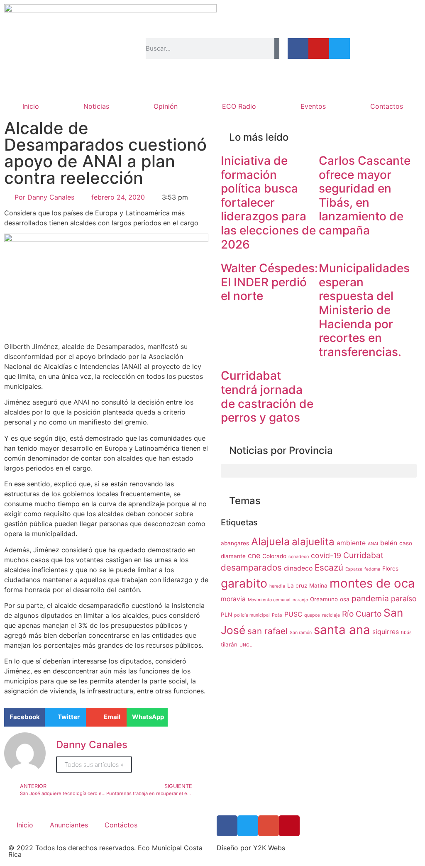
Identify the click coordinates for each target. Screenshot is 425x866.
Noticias (96, 106)
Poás (277, 615)
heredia (277, 586)
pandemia (370, 598)
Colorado (274, 556)
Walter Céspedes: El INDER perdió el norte (269, 282)
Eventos (313, 106)
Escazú (329, 567)
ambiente (351, 543)
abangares (235, 543)
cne (254, 555)
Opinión (166, 106)
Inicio (30, 106)
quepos (312, 615)
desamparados (251, 567)
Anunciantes (69, 825)
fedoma (372, 569)
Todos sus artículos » (94, 764)
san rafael (267, 631)
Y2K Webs (269, 848)
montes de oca (372, 583)
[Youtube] (318, 48)
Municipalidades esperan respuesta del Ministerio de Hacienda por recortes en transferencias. (364, 310)
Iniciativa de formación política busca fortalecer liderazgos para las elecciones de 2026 (268, 202)
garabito (244, 583)
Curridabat (363, 555)
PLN (226, 614)
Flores (390, 568)
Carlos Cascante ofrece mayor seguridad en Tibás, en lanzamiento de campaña (364, 195)
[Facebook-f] (298, 48)
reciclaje (331, 615)
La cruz (297, 585)
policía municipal (252, 615)
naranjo (300, 600)
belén (388, 543)
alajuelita (313, 542)
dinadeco (298, 568)
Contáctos (121, 825)
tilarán (229, 644)
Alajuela (270, 541)
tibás (406, 632)
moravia (233, 599)
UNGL (245, 645)
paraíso (404, 598)
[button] (24, 717)
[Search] (276, 48)
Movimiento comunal (269, 600)
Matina (318, 585)
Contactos (386, 106)
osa (344, 599)
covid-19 (326, 555)
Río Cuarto (361, 614)
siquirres (385, 632)
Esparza (353, 569)
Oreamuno (324, 599)
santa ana (342, 629)
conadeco (298, 556)
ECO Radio (239, 106)
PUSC (293, 614)
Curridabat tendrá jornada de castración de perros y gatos (267, 396)
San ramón (301, 632)
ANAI (373, 543)
